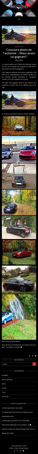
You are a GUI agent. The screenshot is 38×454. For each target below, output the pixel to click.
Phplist (16, 448)
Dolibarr (11, 448)
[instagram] (20, 451)
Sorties (4, 388)
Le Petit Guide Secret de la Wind (12, 408)
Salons (4, 384)
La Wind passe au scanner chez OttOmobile (16, 420)
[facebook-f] (14, 451)
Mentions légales (23, 448)
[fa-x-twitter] (17, 451)
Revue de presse (7, 379)
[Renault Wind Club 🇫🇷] (19, 8)
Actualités (19, 46)
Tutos (4, 392)
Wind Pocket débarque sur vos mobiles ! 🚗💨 (16, 425)
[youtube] (23, 451)
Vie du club (5, 396)
